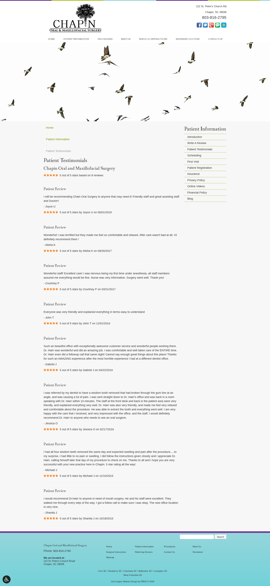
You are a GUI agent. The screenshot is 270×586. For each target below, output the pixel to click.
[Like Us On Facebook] (199, 25)
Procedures (105, 39)
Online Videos (196, 186)
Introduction (194, 137)
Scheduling (194, 155)
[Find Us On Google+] (211, 25)
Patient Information (76, 39)
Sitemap (110, 557)
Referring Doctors (187, 39)
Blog (190, 198)
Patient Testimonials (199, 149)
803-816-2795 (214, 17)
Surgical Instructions (153, 39)
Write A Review (196, 143)
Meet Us (125, 39)
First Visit (193, 161)
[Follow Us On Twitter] (205, 25)
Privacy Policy (196, 180)
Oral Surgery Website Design (124, 581)
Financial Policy (197, 192)
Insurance (193, 173)
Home (51, 39)
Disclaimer (198, 552)
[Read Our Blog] (217, 25)
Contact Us (215, 39)
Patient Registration (199, 167)
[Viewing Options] (6, 579)
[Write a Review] (223, 25)
